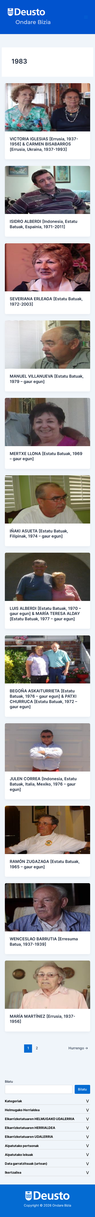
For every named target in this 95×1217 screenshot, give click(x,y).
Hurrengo (78, 1048)
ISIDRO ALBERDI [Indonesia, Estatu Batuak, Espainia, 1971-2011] (43, 224)
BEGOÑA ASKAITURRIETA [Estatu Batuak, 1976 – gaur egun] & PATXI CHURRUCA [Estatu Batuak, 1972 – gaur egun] (43, 698)
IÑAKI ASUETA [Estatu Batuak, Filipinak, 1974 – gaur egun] (39, 533)
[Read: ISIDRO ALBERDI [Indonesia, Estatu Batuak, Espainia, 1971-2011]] (47, 190)
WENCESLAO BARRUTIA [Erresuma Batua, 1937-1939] (44, 941)
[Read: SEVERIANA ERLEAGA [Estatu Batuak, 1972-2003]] (47, 267)
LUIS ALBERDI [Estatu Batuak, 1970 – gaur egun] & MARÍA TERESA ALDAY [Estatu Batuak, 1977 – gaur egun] (45, 613)
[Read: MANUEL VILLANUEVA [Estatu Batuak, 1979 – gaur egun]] (47, 345)
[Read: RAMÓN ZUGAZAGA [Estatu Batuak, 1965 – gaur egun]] (47, 830)
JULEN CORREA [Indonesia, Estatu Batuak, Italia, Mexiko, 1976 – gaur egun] (43, 784)
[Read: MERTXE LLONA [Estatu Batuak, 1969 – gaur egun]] (47, 422)
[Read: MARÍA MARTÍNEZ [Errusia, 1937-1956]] (47, 985)
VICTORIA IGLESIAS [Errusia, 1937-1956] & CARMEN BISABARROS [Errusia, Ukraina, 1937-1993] (44, 144)
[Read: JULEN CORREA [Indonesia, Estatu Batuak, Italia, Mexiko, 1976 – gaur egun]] (47, 747)
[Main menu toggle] (86, 17)
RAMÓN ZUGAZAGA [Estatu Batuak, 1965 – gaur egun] (45, 864)
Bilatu (9, 1081)
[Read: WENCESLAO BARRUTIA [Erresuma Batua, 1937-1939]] (47, 907)
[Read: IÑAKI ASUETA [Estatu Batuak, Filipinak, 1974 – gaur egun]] (47, 499)
